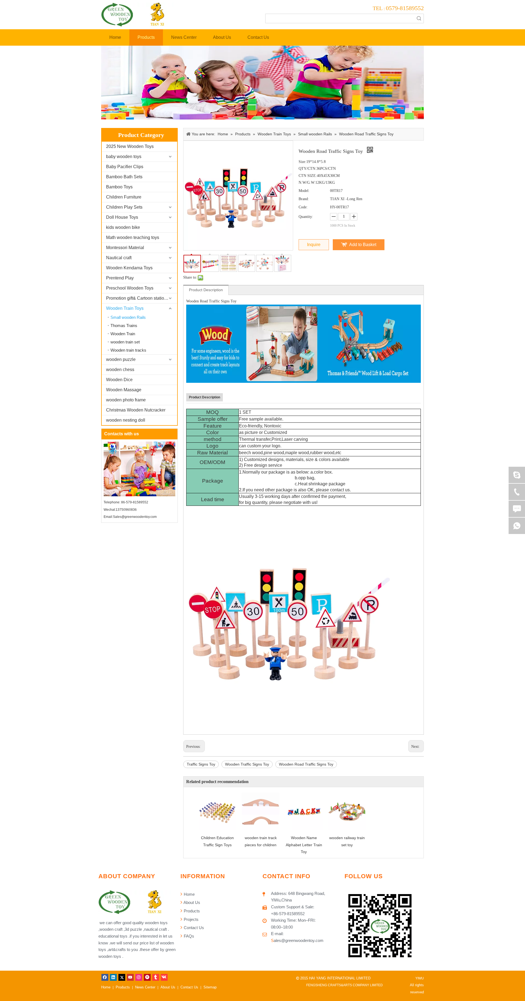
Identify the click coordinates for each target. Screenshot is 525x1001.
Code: (303, 207)
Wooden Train (122, 333)
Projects (191, 919)
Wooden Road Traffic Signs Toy (306, 764)
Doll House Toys (122, 217)
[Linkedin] (113, 977)
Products (191, 911)
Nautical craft (119, 257)
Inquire (313, 244)
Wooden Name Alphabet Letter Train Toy (304, 845)
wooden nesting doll (125, 420)
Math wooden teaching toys (132, 237)
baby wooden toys (123, 156)
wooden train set (125, 342)
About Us (191, 902)
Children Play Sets (124, 207)
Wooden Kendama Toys (129, 267)
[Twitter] (121, 977)
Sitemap (210, 987)
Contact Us (193, 927)
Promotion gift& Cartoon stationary (139, 298)
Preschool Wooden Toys (129, 288)
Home (189, 894)
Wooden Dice (119, 379)
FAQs (188, 936)
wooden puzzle (121, 359)
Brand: (304, 199)
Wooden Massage (123, 389)
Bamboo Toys (119, 187)
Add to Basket (362, 244)
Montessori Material (125, 247)
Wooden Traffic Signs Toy (247, 764)
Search (419, 18)
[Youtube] (130, 977)
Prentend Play (120, 278)
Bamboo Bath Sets (124, 176)
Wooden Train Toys (125, 308)
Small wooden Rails (128, 317)
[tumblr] (155, 977)
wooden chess (120, 369)
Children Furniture (123, 197)
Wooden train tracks (128, 350)
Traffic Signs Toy (201, 764)
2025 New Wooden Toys (130, 146)
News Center (145, 987)
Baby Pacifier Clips (124, 166)
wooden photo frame (126, 400)
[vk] (164, 977)
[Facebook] (104, 977)
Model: (304, 191)
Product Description (206, 290)
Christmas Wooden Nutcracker (135, 410)
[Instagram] (138, 977)
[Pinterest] (147, 977)
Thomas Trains (123, 325)
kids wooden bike (123, 227)
